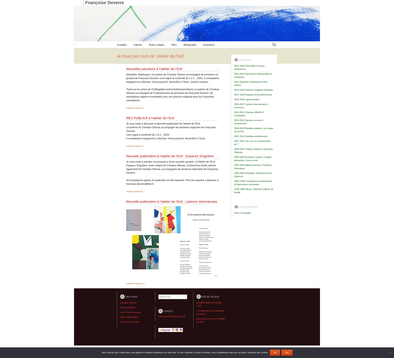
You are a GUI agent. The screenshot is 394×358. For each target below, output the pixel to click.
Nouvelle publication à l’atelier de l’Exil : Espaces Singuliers (170, 156)
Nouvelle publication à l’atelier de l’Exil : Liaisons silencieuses (171, 201)
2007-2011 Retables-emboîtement (250, 136)
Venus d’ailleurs (127, 307)
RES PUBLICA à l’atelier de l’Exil (150, 118)
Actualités (122, 44)
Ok (275, 352)
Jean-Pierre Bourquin (130, 312)
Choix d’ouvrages (242, 213)
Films (174, 44)
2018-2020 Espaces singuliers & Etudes (253, 90)
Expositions (209, 44)
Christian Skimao (128, 302)
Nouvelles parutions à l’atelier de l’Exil (154, 69)
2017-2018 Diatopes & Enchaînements (253, 94)
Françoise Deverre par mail (171, 316)
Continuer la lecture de (135, 108)
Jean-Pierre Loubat (129, 322)
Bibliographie (190, 44)
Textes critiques (157, 44)
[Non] (390, 352)
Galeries (138, 44)
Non (287, 352)
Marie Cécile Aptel (129, 317)
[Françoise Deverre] (197, 23)
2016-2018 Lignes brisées (246, 99)
